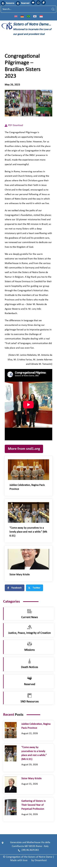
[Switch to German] (22, 16)
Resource (10, 3)
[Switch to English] (16, 16)
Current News (29, 617)
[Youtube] (33, 2)
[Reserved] (18, 3)
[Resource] (3, 3)
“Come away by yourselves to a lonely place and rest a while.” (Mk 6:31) (28, 532)
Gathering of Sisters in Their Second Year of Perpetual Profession (33, 805)
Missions (29, 650)
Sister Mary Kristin (20, 574)
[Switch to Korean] (35, 16)
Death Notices (29, 667)
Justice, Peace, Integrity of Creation (29, 633)
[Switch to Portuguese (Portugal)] (28, 16)
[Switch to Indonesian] (41, 16)
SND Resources (30, 701)
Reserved (25, 3)
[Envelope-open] (38, 2)
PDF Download (15, 125)
